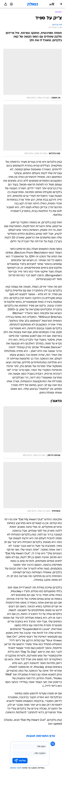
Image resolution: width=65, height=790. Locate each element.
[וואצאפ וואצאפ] (11, 4)
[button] (51, 4)
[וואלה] (32, 4)
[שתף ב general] (5, 4)
